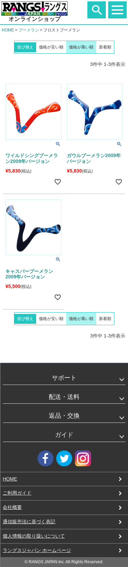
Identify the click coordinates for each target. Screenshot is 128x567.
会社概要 (12, 507)
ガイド (64, 434)
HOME (8, 30)
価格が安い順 (51, 47)
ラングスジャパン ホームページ (37, 550)
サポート (64, 377)
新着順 (105, 47)
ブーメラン (28, 30)
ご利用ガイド (17, 493)
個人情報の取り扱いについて (34, 536)
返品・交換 (64, 415)
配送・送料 (64, 396)
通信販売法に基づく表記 (29, 521)
